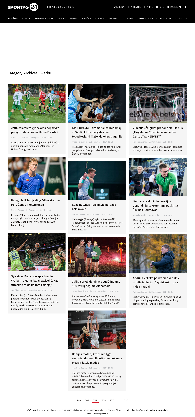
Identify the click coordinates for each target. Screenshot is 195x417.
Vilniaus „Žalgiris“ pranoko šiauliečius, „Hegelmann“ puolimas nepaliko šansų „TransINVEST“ (158, 132)
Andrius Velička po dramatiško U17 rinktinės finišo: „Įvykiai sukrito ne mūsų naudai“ (156, 282)
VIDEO (150, 7)
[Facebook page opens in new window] (185, 7)
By (33, 137)
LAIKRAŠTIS (135, 7)
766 (79, 400)
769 (103, 400)
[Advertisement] (97, 44)
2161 (127, 400)
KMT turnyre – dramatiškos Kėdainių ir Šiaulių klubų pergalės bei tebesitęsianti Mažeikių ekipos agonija (97, 132)
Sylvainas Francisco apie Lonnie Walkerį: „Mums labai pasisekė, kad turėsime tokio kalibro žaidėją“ (35, 280)
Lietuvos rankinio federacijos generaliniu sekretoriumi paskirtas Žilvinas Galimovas (156, 205)
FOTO (161, 7)
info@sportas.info (160, 410)
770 (112, 400)
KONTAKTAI (175, 7)
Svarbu (22, 137)
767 (87, 400)
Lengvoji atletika (79, 291)
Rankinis (136, 215)
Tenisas (21, 210)
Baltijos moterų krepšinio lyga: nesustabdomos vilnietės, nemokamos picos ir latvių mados (97, 358)
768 (95, 400)
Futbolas (15, 137)
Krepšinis (76, 142)
